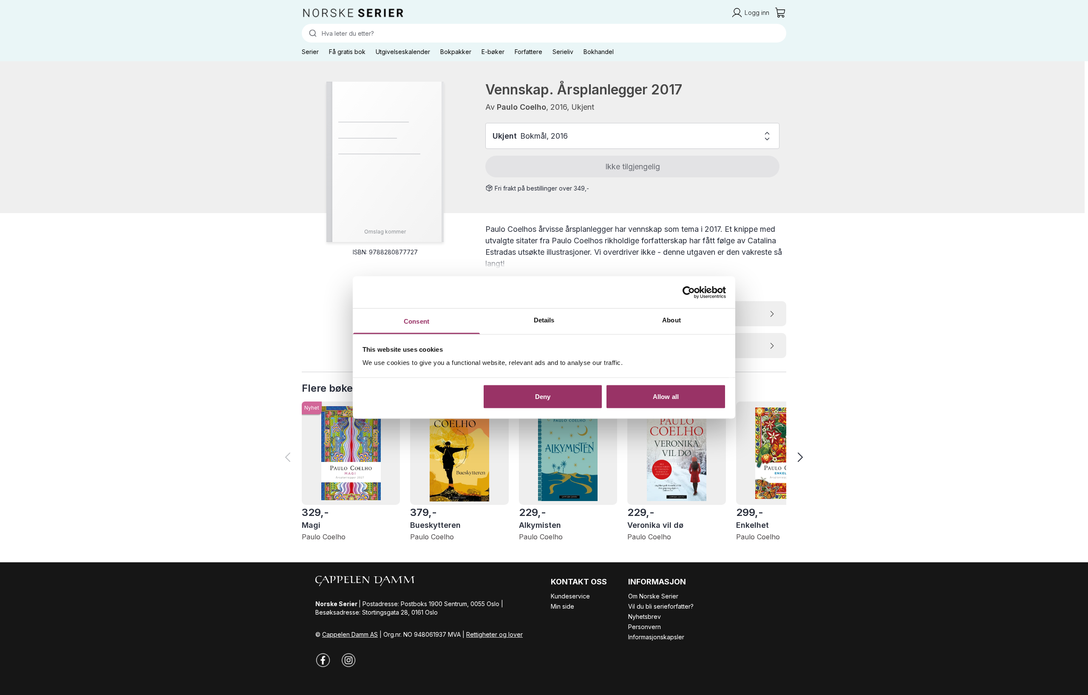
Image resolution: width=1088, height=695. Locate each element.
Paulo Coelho (521, 107)
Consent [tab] (416, 321)
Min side (562, 606)
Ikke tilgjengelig (632, 166)
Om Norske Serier (653, 596)
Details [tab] (544, 320)
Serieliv (562, 51)
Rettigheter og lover (494, 634)
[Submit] (312, 33)
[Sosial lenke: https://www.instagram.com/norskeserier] (348, 660)
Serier (310, 51)
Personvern (644, 626)
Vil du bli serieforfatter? (661, 606)
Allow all (666, 396)
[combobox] (544, 33)
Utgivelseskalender (403, 51)
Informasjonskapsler (656, 637)
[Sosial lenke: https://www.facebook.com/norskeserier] (323, 660)
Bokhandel (599, 51)
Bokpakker (455, 51)
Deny (542, 396)
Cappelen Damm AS (350, 634)
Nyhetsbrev (644, 616)
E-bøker (493, 51)
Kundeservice (570, 596)
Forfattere (528, 51)
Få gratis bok (347, 51)
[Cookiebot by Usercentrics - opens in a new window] (689, 292)
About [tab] (671, 320)
